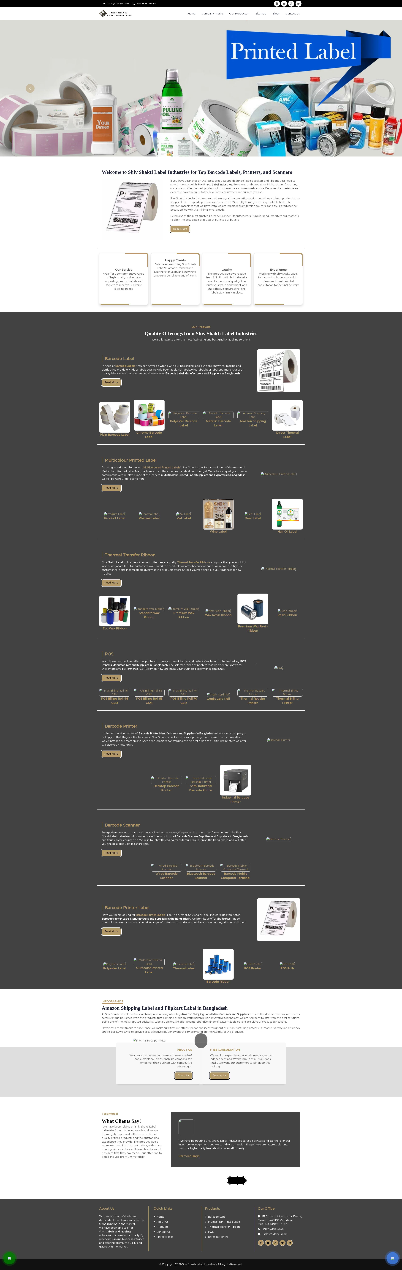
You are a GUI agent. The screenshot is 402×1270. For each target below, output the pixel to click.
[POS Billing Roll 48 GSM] (114, 693)
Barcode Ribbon (218, 981)
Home (160, 1216)
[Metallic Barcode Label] (218, 415)
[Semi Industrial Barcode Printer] (201, 780)
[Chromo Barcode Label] (149, 415)
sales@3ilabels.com (118, 3)
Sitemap (261, 13)
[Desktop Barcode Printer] (166, 780)
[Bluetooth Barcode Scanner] (201, 868)
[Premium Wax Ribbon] (183, 609)
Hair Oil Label (287, 531)
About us (162, 1221)
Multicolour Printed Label (224, 1221)
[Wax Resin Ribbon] (218, 611)
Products (162, 1226)
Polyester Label (114, 968)
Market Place (165, 1236)
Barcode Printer (218, 1236)
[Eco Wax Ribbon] (114, 611)
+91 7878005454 (146, 3)
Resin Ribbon (287, 615)
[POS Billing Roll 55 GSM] (149, 693)
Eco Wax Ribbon (115, 628)
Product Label (114, 518)
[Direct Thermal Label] (287, 415)
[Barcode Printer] (278, 740)
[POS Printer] (252, 964)
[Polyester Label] (114, 964)
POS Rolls (287, 968)
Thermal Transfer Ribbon (224, 1226)
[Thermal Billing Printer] (287, 693)
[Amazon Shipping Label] (252, 415)
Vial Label (184, 518)
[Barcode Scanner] (278, 839)
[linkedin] (290, 1243)
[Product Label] (114, 514)
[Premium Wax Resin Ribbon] (252, 609)
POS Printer (252, 968)
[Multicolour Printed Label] (278, 474)
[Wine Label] (218, 514)
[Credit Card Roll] (218, 695)
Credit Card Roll (218, 699)
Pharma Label (149, 518)
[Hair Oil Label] (287, 514)
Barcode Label (217, 1216)
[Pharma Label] (149, 514)
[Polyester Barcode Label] (183, 415)
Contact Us (293, 13)
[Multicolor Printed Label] (149, 962)
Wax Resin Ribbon (218, 615)
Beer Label (253, 518)
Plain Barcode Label (114, 434)
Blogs (276, 13)
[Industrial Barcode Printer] (235, 780)
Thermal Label (184, 968)
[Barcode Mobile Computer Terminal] (235, 868)
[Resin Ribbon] (287, 611)
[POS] (278, 668)
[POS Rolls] (287, 964)
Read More (180, 228)
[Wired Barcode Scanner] (166, 868)
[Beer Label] (252, 514)
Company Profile (212, 13)
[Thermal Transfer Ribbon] (278, 569)
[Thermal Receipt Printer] (252, 693)
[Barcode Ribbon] (218, 964)
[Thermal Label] (183, 964)
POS (211, 1231)
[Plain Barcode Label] (114, 417)
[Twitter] (282, 1243)
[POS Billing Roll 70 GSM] (183, 693)
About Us (183, 1075)
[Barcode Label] (278, 370)
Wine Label (218, 531)
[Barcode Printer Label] (278, 919)
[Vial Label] (183, 514)
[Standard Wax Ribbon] (149, 609)
